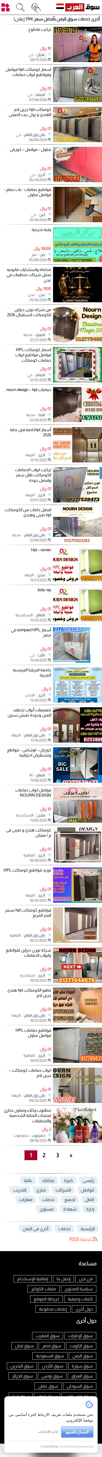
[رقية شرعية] (77, 260)
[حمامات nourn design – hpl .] (77, 421)
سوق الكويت (81, 1345)
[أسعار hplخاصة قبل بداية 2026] (77, 461)
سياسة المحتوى (78, 1289)
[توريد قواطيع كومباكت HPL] (77, 901)
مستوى (47, 1209)
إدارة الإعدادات (47, 1431)
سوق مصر (51, 1345)
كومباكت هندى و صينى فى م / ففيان (28, 833)
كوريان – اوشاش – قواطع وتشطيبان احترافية (29, 753)
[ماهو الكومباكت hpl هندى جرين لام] (77, 1021)
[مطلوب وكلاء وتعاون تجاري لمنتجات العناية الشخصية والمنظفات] (77, 1141)
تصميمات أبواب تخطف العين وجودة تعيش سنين (29, 713)
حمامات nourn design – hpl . (28, 389)
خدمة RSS (81, 1239)
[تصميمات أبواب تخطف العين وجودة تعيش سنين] (77, 741)
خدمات (48, 1199)
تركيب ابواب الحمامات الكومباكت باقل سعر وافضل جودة (33, 475)
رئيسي (88, 1180)
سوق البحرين (21, 1366)
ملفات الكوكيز (43, 1289)
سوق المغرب (48, 1335)
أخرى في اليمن (35, 1228)
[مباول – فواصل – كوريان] (77, 180)
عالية (28, 1180)
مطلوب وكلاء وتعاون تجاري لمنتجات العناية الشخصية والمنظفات (27, 1115)
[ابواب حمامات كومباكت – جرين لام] (77, 1101)
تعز (42, 255)
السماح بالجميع (77, 1431)
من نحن (86, 1278)
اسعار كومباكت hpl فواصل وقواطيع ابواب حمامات (28, 72)
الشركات (63, 1190)
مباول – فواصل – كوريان (30, 149)
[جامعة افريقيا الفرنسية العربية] (77, 701)
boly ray (44, 589)
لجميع (69, 1199)
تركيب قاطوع (40, 29)
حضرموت (38, 1136)
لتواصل (87, 1190)
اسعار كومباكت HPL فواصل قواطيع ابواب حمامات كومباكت (33, 354)
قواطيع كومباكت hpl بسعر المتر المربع (28, 913)
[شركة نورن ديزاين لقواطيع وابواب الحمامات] (77, 981)
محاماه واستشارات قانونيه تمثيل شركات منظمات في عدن (29, 274)
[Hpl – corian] (77, 581)
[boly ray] (77, 621)
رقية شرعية (41, 229)
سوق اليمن (82, 1356)
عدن (42, 295)
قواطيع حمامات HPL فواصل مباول (33, 1033)
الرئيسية (88, 1228)
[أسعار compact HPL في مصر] (77, 661)
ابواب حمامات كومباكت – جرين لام (30, 1073)
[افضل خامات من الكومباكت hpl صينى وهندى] (77, 541)
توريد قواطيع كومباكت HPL (27, 870)
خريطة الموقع (46, 1299)
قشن (41, 815)
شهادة (69, 1209)
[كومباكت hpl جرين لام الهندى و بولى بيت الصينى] (77, 140)
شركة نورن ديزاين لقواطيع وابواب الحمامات (28, 953)
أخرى (41, 175)
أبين (42, 215)
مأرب (41, 655)
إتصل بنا (63, 1278)
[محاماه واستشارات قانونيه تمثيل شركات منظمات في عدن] (77, 300)
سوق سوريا (82, 1366)
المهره (40, 335)
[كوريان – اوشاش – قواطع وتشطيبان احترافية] (77, 781)
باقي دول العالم (34, 135)
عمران (41, 55)
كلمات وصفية (80, 1299)
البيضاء (40, 95)
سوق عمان (48, 1386)
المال (89, 1199)
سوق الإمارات (80, 1335)
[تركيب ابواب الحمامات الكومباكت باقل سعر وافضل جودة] (77, 501)
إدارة (90, 1209)
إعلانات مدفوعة (53, 1309)
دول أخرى (84, 1309)
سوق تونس (52, 1376)
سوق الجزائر (22, 1376)
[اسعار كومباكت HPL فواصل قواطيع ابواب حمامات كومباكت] (77, 381)
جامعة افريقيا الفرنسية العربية (32, 672)
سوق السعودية (50, 1356)
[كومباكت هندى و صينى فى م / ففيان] (77, 861)
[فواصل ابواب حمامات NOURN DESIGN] (77, 821)
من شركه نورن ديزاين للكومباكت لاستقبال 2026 (29, 312)
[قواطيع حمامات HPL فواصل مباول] (77, 1061)
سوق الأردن (52, 1366)
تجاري (41, 1190)
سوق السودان (80, 1386)
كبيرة (68, 1180)
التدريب (19, 1190)
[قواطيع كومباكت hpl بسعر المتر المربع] (77, 941)
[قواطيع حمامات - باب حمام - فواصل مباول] (77, 220)
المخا (42, 415)
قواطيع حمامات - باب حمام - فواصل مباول (27, 192)
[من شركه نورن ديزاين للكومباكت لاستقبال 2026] (77, 341)
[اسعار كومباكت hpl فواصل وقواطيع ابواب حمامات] (77, 100)
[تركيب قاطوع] (77, 60)
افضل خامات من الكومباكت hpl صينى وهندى (28, 512)
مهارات (25, 1199)
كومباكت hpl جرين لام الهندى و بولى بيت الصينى (30, 112)
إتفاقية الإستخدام (32, 1278)
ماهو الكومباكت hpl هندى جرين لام (29, 993)
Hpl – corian (41, 549)
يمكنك (48, 1180)
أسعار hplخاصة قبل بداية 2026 (30, 432)
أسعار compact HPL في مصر (31, 632)
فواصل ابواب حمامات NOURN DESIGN (33, 793)
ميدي (41, 575)
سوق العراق (82, 1376)
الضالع (40, 615)
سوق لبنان (24, 1345)
